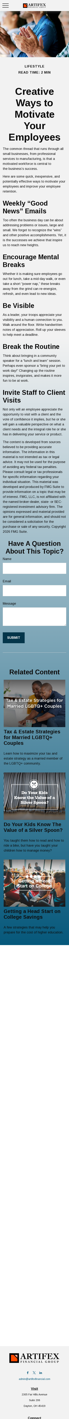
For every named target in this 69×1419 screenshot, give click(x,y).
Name (7, 559)
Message (9, 603)
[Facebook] (27, 1372)
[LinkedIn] (40, 1372)
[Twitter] (34, 1372)
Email (7, 581)
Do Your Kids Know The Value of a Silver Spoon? (33, 827)
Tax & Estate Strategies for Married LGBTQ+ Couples (32, 737)
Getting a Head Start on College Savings (32, 914)
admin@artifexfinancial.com (34, 1379)
